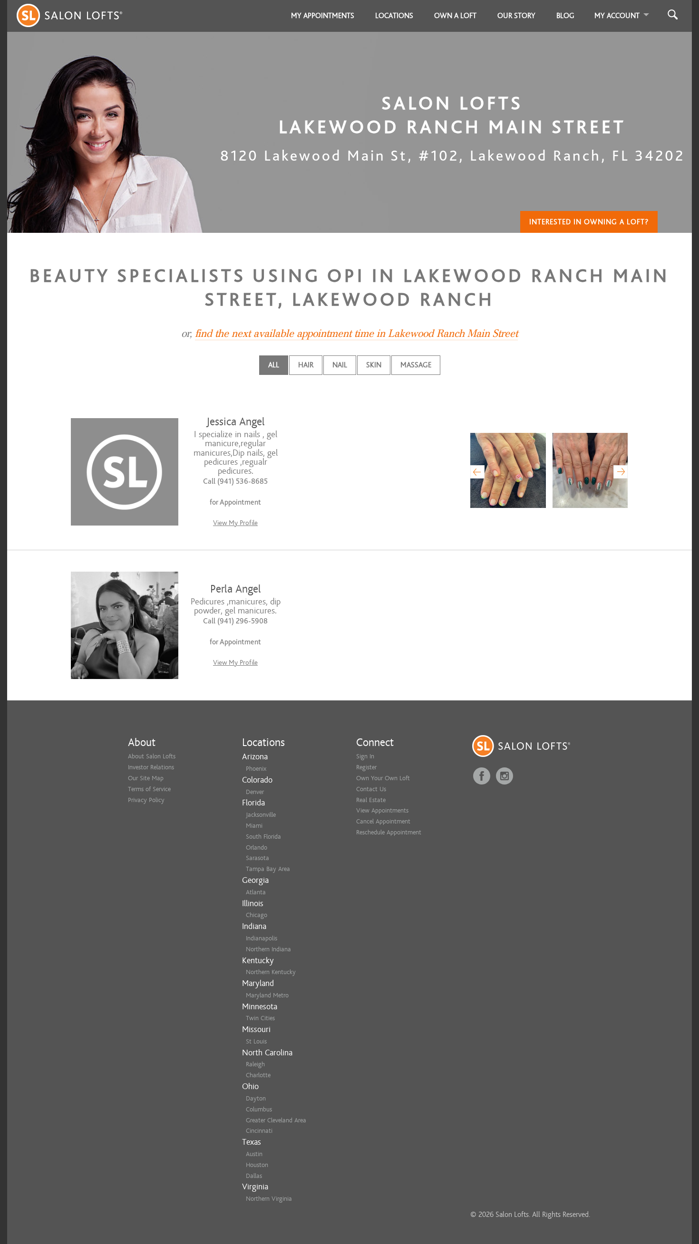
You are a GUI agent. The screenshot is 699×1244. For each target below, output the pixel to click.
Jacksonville (261, 814)
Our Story (516, 15)
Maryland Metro (267, 995)
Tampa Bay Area (268, 868)
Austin (254, 1154)
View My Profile (235, 523)
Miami (254, 825)
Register (366, 767)
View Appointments (382, 810)
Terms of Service (149, 789)
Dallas (254, 1175)
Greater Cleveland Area (276, 1120)
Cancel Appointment (383, 821)
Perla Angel (235, 589)
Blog (565, 15)
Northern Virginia (269, 1198)
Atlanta (256, 892)
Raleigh (255, 1064)
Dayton (256, 1098)
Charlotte (258, 1075)
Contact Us (371, 789)
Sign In (365, 756)
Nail (339, 365)
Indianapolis (261, 938)
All (273, 365)
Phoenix (256, 768)
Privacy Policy (146, 800)
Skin (373, 365)
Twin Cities (260, 1018)
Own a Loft (455, 15)
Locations (394, 15)
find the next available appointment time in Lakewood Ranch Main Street (356, 333)
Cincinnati (259, 1130)
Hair (305, 365)
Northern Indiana (268, 949)
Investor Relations (151, 767)
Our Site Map (146, 778)
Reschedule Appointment (388, 832)
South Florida (263, 836)
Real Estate (371, 800)
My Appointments (322, 15)
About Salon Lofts (151, 756)
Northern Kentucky (271, 972)
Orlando (256, 847)
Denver (255, 791)
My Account (617, 15)
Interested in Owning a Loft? (589, 222)
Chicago (256, 915)
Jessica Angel (235, 421)
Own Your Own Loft (383, 778)
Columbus (259, 1109)
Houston (257, 1164)
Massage (415, 365)
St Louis (256, 1041)
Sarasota (257, 857)
